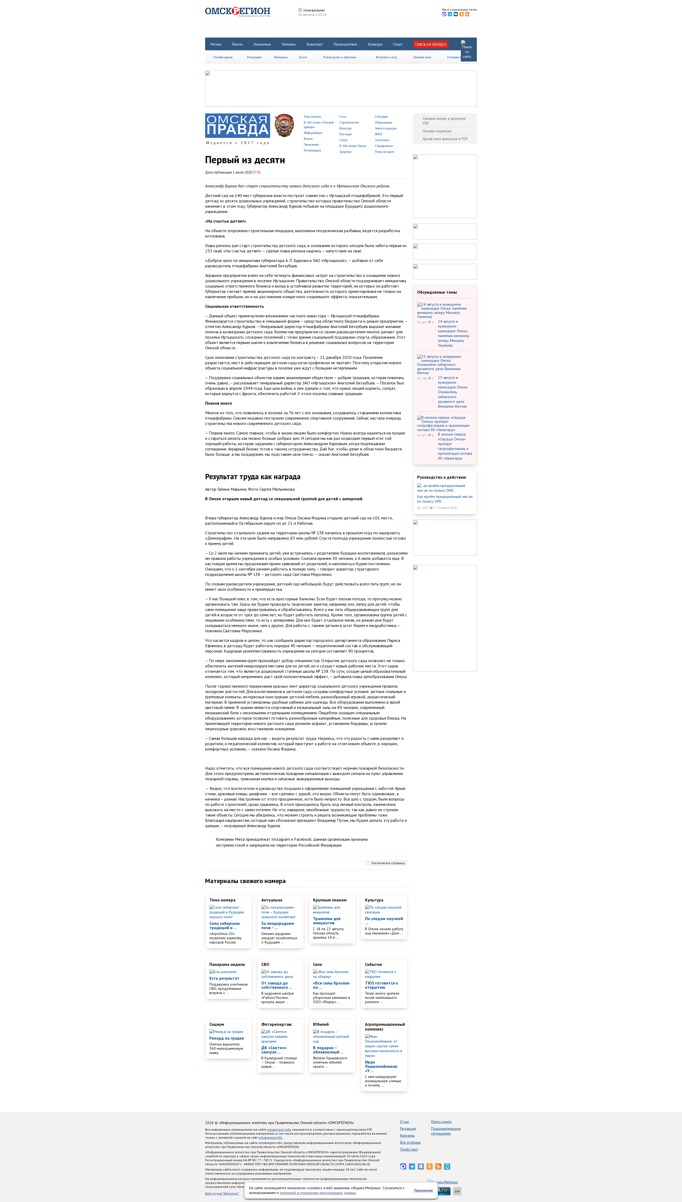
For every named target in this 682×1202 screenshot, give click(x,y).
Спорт (398, 44)
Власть (237, 44)
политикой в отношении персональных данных (318, 1192)
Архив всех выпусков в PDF (445, 138)
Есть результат (224, 978)
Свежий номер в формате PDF (444, 121)
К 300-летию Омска (352, 145)
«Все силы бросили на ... (331, 985)
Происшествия (345, 44)
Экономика (262, 44)
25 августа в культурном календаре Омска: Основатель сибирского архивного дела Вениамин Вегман (453, 392)
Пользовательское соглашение (446, 1131)
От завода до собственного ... (276, 985)
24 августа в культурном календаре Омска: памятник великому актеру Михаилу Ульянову (453, 333)
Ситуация (381, 116)
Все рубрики (410, 1142)
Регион (216, 44)
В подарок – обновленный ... (328, 1050)
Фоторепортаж (276, 1024)
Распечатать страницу (388, 863)
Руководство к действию (339, 57)
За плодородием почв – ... (277, 925)
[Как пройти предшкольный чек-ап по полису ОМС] (445, 488)
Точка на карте (384, 151)
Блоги (303, 57)
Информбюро (313, 132)
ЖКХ (378, 134)
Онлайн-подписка (437, 131)
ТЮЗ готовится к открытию (381, 985)
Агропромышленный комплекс (385, 1027)
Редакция (408, 1128)
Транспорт (314, 44)
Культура (375, 44)
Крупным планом (330, 899)
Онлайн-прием (223, 57)
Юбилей (321, 1024)
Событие (373, 964)
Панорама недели (227, 964)
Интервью (281, 57)
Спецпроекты (384, 145)
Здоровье (345, 151)
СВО (265, 964)
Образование (383, 122)
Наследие (345, 134)
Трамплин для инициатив (326, 920)
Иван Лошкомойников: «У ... (381, 1066)
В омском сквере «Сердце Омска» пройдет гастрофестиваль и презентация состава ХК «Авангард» (455, 446)
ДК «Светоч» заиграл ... (274, 1050)
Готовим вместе (458, 57)
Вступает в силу (386, 57)
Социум (216, 1024)
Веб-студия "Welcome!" (222, 1193)
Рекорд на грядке (226, 1038)
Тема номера (312, 116)
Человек (288, 44)
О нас (404, 1121)
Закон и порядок (386, 128)
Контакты (407, 1135)
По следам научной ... (384, 920)
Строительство (349, 122)
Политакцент (312, 150)
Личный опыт (422, 57)
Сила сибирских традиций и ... (224, 925)
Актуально (382, 140)
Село (342, 116)
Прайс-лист (409, 1149)
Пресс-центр (441, 1121)
